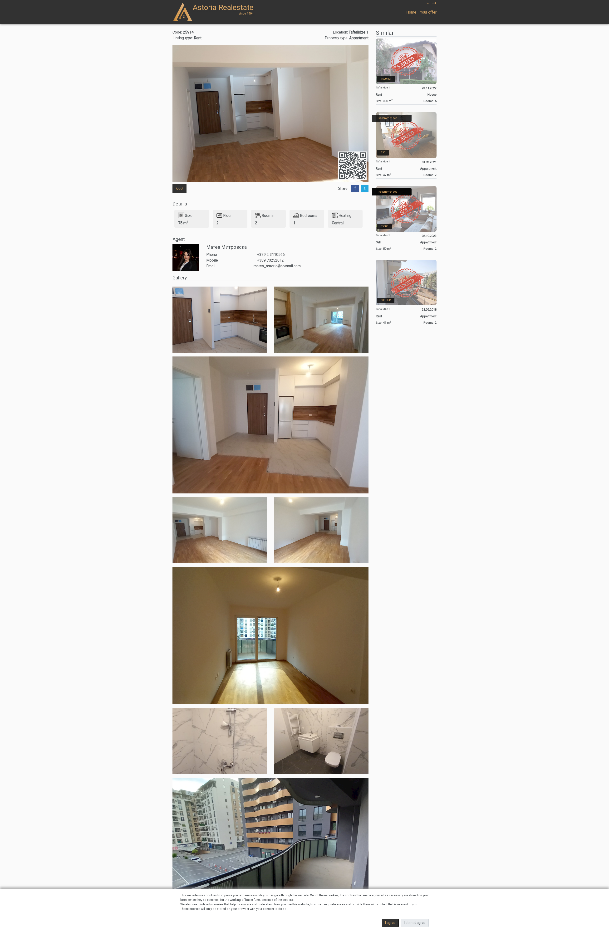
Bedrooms (308, 215)
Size (188, 215)
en (427, 3)
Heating (345, 215)
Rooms (268, 215)
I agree (390, 923)
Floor (227, 215)
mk (434, 3)
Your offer (428, 12)
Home (411, 12)
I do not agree (415, 923)
